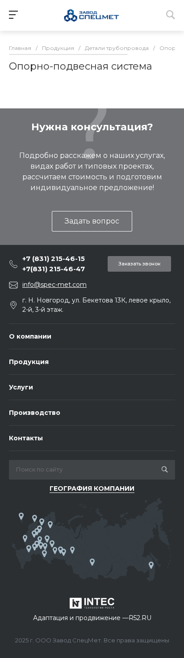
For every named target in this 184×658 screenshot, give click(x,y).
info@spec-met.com (54, 285)
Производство (34, 413)
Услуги (21, 387)
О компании (30, 336)
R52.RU (140, 618)
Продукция (29, 362)
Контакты (26, 438)
